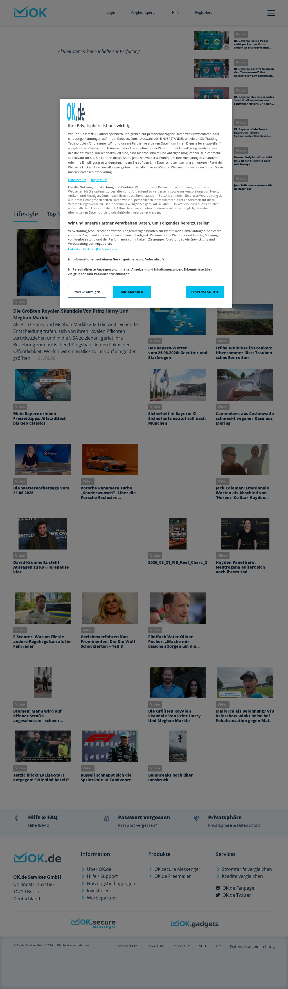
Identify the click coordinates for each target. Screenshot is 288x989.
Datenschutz (77, 180)
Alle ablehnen (132, 292)
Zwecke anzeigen (87, 292)
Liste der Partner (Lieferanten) (92, 249)
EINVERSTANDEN (204, 292)
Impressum (99, 180)
